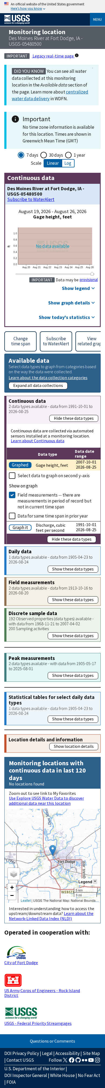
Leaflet (26, 900)
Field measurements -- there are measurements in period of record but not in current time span (55, 501)
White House (62, 1075)
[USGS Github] (78, 1062)
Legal (47, 1053)
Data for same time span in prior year (53, 516)
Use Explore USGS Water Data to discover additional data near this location (46, 800)
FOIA (11, 1082)
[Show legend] (95, 881)
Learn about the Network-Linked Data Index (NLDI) (51, 916)
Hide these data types (74, 418)
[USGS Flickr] (84, 1062)
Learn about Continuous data (37, 440)
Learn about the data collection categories (48, 377)
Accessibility (67, 1053)
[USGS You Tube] (91, 1062)
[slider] (92, 273)
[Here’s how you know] (52, 6)
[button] (52, 850)
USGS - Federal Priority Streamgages (38, 1023)
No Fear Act (89, 1075)
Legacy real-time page (53, 56)
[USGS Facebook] (71, 1062)
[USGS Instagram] (97, 1062)
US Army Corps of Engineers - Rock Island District (42, 993)
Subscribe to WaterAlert (30, 199)
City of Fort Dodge (21, 962)
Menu (97, 19)
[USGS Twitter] (65, 1062)
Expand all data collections (38, 385)
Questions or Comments (52, 1041)
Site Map (91, 1053)
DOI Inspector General (25, 1075)
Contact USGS (20, 1060)
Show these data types (73, 569)
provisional (89, 279)
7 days (32, 155)
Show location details (74, 746)
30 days (56, 155)
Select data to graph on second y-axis (54, 476)
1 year (79, 155)
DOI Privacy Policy (21, 1053)
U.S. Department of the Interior (34, 1069)
